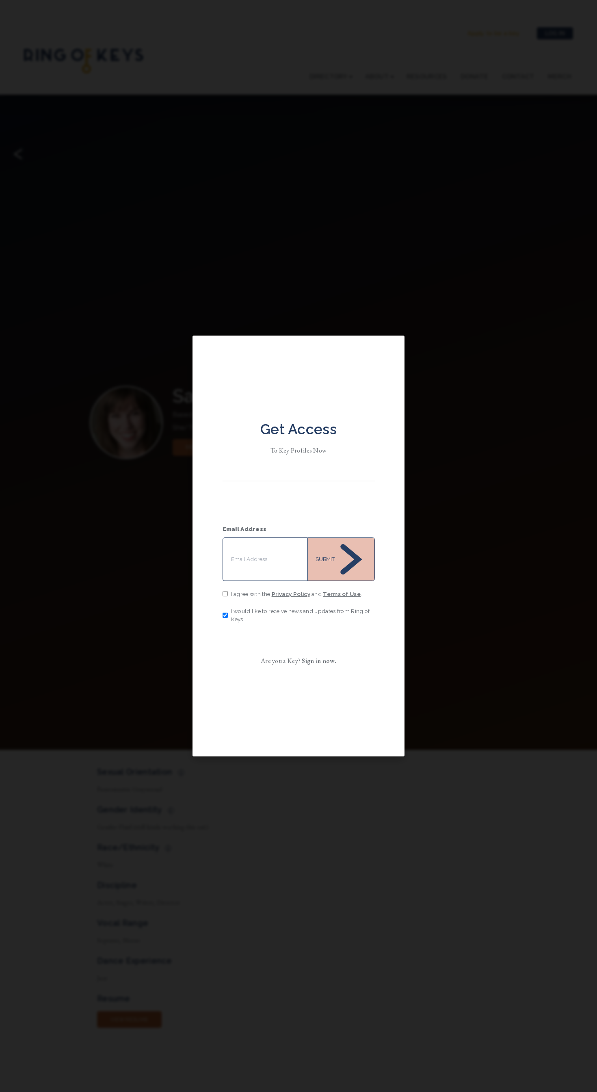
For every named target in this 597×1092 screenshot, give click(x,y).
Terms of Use (342, 594)
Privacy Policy (291, 594)
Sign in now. (319, 660)
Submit (325, 559)
